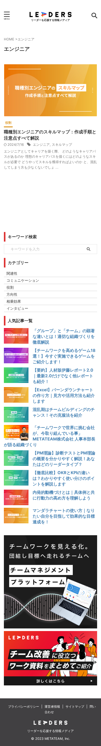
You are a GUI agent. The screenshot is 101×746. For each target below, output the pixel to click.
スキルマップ (62, 144)
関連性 (11, 273)
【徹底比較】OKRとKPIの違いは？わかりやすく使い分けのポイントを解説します (64, 478)
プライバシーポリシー (23, 706)
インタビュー (17, 308)
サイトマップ (75, 706)
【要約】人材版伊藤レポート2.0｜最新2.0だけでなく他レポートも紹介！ (63, 375)
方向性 (11, 294)
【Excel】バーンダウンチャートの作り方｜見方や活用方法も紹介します (64, 395)
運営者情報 (52, 706)
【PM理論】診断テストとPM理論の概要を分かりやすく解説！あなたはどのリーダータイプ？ (64, 458)
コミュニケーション (22, 280)
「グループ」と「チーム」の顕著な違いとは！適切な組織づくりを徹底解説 (64, 336)
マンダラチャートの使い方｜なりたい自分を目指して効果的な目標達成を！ (64, 516)
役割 (10, 287)
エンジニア (41, 144)
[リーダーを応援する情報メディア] (50, 13)
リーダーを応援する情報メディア (50, 731)
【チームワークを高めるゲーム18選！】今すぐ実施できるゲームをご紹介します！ (64, 356)
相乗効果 (13, 301)
